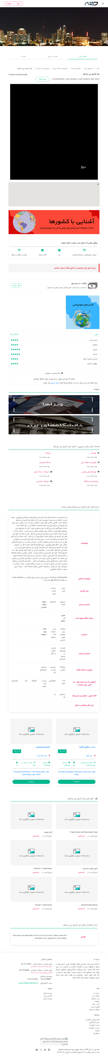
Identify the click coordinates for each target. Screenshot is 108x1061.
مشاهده (77, 781)
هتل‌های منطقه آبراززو (60, 68)
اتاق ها (23, 56)
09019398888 (24, 970)
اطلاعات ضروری (53, 56)
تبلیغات (96, 1001)
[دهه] (103, 4)
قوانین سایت (94, 1007)
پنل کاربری (54, 382)
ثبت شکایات (95, 998)
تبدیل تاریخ (48, 993)
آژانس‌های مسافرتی (92, 1019)
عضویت (8, 3)
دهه (98, 68)
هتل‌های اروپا (88, 68)
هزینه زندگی (47, 998)
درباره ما (96, 993)
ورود (18, 3)
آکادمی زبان (48, 996)
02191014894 (26, 964)
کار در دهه (95, 1004)
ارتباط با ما (95, 996)
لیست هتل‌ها (94, 1025)
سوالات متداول (94, 1009)
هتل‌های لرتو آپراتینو (42, 68)
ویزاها (97, 1030)
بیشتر (15, 285)
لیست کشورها (94, 1028)
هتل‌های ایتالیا (75, 68)
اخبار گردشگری (94, 1022)
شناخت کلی (83, 56)
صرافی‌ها (96, 1033)
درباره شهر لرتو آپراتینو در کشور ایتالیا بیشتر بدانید (75, 268)
